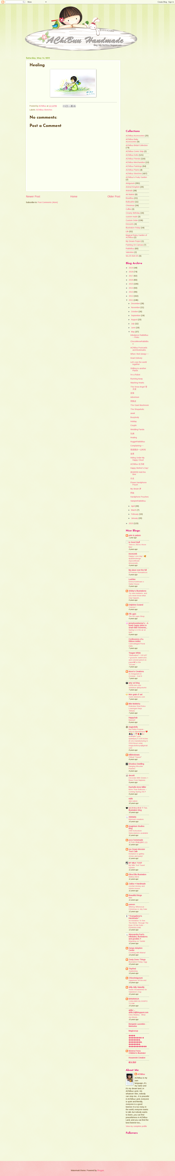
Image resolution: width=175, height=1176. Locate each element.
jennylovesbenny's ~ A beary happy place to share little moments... (138, 625)
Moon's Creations (136, 671)
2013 (131, 292)
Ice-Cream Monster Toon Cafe (137, 850)
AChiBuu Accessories (135, 136)
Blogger (100, 1170)
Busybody (134, 417)
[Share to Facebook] (72, 106)
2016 (131, 280)
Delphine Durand (136, 605)
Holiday (133, 421)
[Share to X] (69, 106)
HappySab (133, 718)
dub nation (133, 801)
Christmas (130, 205)
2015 (131, 284)
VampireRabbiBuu (138, 501)
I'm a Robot (135, 375)
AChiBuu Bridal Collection (137, 145)
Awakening (133, 971)
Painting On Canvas (134, 245)
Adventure (134, 397)
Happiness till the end (137, 980)
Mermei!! (132, 720)
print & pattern (135, 535)
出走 (132, 478)
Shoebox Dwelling (136, 764)
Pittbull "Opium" (135, 757)
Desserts (130, 224)
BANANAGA (134, 999)
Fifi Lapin (132, 614)
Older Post (113, 196)
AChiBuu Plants (132, 170)
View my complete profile (136, 1126)
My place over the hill (138, 570)
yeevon (132, 904)
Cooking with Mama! (137, 953)
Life (127, 232)
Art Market (130, 194)
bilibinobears (134, 755)
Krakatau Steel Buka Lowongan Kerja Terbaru (137, 708)
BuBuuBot (130, 202)
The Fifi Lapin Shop (137, 616)
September (136, 316)
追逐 (132, 454)
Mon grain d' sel (135, 695)
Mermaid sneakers (136, 819)
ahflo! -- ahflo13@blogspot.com (138, 1011)
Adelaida (132, 817)
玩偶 (132, 434)
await (132, 413)
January (134, 518)
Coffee (128, 209)
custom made (131, 217)
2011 (131, 300)
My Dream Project (133, 241)
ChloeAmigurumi (136, 978)
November (135, 307)
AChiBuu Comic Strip (135, 151)
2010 (131, 523)
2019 (131, 268)
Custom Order (132, 220)
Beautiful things (135, 895)
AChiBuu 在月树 (137, 464)
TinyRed (132, 969)
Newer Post (33, 196)
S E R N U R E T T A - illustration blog (138, 809)
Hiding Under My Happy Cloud (137, 459)
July (133, 324)
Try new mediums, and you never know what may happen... (138, 595)
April (133, 506)
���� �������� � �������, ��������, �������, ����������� (138, 1040)
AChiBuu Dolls (132, 155)
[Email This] (64, 106)
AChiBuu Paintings (134, 166)
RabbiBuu (130, 249)
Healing (133, 438)
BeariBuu (130, 198)
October (134, 312)
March (134, 510)
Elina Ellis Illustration (137, 874)
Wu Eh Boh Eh (132, 256)
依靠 (132, 393)
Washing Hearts (137, 383)
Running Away (136, 379)
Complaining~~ (137, 446)
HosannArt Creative (137, 1058)
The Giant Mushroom (139, 405)
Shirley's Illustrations (137, 591)
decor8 (132, 776)
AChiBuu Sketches (44, 110)
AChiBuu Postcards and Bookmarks (138, 349)
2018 (131, 272)
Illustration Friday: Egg (138, 962)
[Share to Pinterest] (74, 106)
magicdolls (133, 727)
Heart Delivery (136, 358)
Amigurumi (130, 183)
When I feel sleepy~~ (139, 354)
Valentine (130, 252)
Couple (133, 425)
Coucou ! (132, 607)
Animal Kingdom (133, 187)
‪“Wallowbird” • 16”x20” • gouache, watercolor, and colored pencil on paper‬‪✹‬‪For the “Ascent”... (138, 660)
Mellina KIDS (134, 877)
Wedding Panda (137, 429)
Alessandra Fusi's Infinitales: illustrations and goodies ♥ (138, 936)
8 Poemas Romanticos (138, 572)
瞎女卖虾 (132, 1062)
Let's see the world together (138, 363)
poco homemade (136, 840)
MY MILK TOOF (135, 863)
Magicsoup (133, 1031)
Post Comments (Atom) (48, 202)
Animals (129, 191)
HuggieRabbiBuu (137, 442)
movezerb (133, 554)
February (135, 514)
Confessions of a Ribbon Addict (136, 640)
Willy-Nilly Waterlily (137, 987)
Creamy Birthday (133, 213)
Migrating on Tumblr (137, 941)
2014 (131, 288)
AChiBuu (141, 1074)
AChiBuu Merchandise (135, 162)
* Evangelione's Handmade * (135, 917)
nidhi (131, 799)
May (133, 332)
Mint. (130, 898)
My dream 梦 (135, 489)
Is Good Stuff (134, 542)
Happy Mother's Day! (139, 468)
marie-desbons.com (137, 697)
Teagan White (135, 653)
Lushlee (132, 579)
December (135, 304)
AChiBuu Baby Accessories (132, 140)
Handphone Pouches (139, 497)
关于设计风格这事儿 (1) (138, 842)
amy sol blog (134, 683)
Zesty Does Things (137, 960)
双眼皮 (133, 401)
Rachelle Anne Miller (137, 787)
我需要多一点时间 (138, 450)
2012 (131, 296)
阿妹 (132, 493)
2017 (131, 276)
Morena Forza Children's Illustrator (137, 1052)
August (134, 320)
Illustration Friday (133, 228)
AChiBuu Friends (133, 159)
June (133, 328)
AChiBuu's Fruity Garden (136, 177)
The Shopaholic (137, 409)
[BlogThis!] (66, 106)
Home (73, 196)
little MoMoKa (134, 704)
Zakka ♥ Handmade (137, 884)
